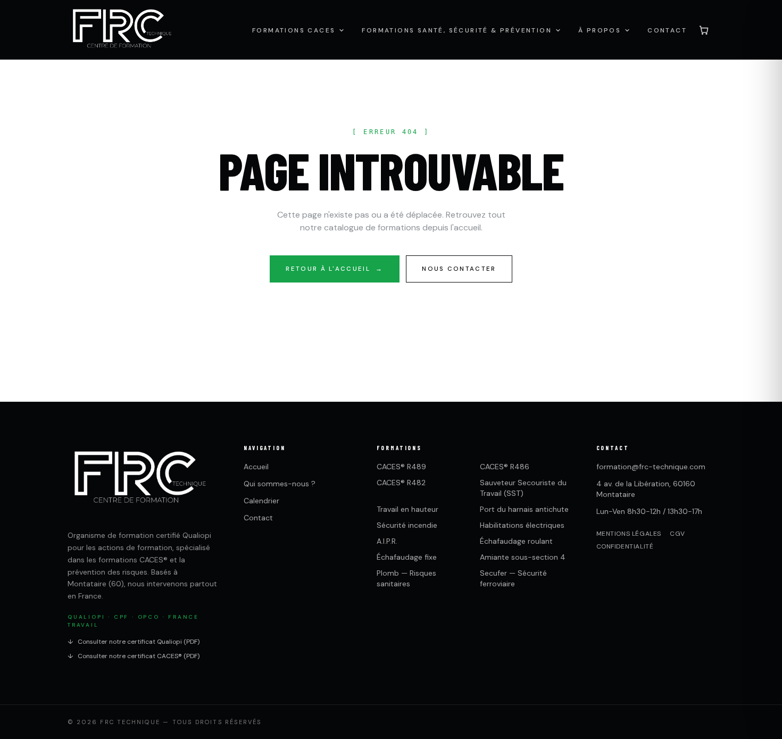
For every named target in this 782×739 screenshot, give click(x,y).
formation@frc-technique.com (650, 466)
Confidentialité (625, 546)
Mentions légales (629, 533)
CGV (677, 533)
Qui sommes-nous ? (279, 483)
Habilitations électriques (522, 525)
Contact (258, 517)
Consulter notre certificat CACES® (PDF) (133, 656)
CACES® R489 (401, 466)
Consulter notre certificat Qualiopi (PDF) (133, 641)
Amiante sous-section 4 (522, 557)
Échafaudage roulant (516, 541)
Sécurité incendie (407, 525)
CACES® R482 (401, 482)
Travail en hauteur (407, 509)
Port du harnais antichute (524, 509)
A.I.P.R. (387, 541)
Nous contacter (459, 269)
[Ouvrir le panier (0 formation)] (703, 29)
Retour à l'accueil (334, 269)
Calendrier (261, 500)
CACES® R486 (504, 466)
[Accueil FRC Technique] (122, 29)
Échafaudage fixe (407, 557)
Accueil (256, 466)
